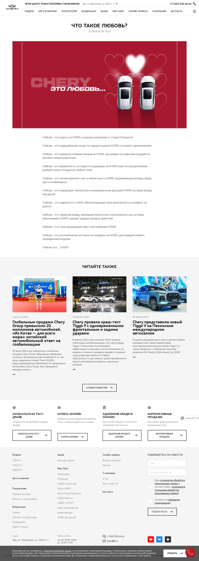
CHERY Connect (20, 527)
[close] (197, 418)
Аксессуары (64, 474)
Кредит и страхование (24, 499)
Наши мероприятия (68, 508)
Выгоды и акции (66, 460)
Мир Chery (118, 11)
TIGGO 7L (17, 465)
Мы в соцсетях (110, 483)
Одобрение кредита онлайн (119, 435)
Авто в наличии (48, 11)
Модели (29, 11)
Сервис (16, 512)
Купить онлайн (69, 437)
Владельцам (89, 11)
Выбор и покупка (21, 494)
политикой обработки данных (57, 551)
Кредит (107, 465)
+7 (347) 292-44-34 (115, 536)
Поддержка (18, 522)
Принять (172, 553)
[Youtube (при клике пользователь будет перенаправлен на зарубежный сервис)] (151, 539)
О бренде (63, 479)
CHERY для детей (67, 517)
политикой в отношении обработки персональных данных (170, 490)
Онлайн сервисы (138, 11)
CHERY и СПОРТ (66, 503)
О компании (159, 11)
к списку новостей (96, 388)
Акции (104, 11)
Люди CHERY (64, 488)
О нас (106, 479)
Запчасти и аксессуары (24, 517)
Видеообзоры (65, 512)
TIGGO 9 (16, 460)
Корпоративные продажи (164, 435)
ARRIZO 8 (17, 470)
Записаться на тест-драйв (29, 435)
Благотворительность (69, 493)
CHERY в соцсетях (67, 484)
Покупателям (69, 11)
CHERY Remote (65, 498)
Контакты (176, 11)
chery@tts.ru (112, 541)
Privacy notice (190, 418)
